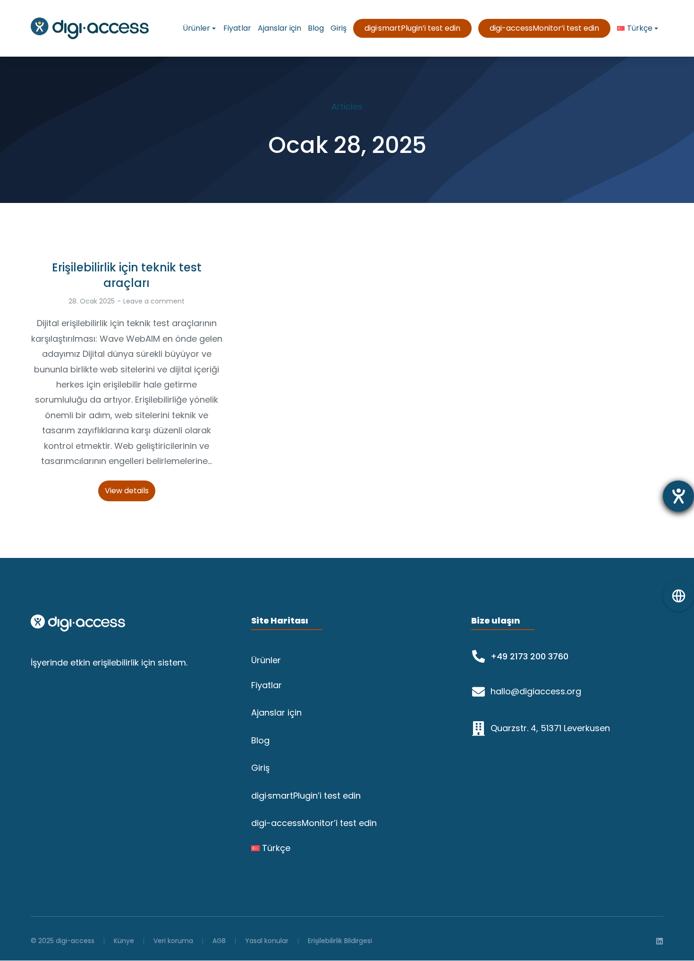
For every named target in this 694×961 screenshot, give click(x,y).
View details (127, 490)
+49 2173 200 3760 (529, 656)
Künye (124, 940)
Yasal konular (266, 940)
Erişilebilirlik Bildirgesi (340, 940)
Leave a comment (154, 301)
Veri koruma (173, 940)
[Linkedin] (659, 941)
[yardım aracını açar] (678, 496)
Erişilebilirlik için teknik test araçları (127, 275)
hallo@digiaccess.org (536, 691)
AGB (219, 940)
